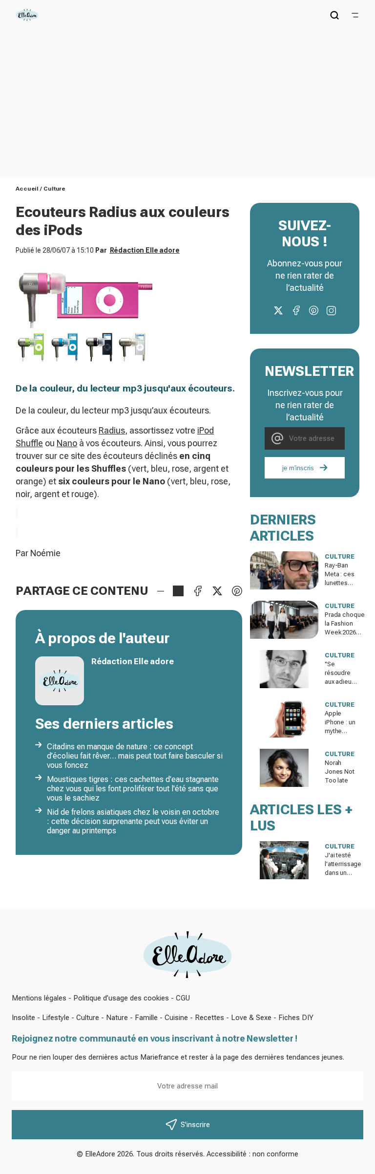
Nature (117, 1017)
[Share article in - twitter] (217, 591)
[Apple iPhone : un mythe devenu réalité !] (284, 718)
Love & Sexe (251, 1017)
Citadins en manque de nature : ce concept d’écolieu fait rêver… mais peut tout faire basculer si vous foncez (135, 756)
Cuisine (176, 1017)
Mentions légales (39, 998)
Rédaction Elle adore (145, 250)
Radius (112, 430)
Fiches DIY (295, 1017)
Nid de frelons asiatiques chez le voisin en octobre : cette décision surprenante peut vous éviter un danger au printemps (133, 821)
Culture (54, 188)
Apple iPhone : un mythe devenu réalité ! (340, 731)
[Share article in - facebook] (197, 591)
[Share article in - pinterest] (236, 591)
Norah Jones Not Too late (339, 771)
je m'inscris (298, 468)
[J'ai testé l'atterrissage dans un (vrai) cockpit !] (284, 860)
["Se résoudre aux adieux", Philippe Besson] (284, 669)
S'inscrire (195, 1124)
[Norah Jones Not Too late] (284, 768)
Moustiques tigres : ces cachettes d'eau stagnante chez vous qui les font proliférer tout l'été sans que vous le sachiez (133, 789)
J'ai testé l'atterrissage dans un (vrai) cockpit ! (343, 872)
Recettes (209, 1017)
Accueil (27, 188)
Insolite (23, 1017)
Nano (67, 443)
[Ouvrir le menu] (355, 15)
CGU (183, 998)
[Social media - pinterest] (313, 310)
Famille (146, 1017)
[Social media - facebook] (296, 310)
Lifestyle (55, 1017)
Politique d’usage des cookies (121, 998)
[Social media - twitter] (278, 310)
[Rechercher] (334, 15)
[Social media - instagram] (331, 310)
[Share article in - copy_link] (178, 591)
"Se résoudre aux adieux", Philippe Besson (341, 681)
